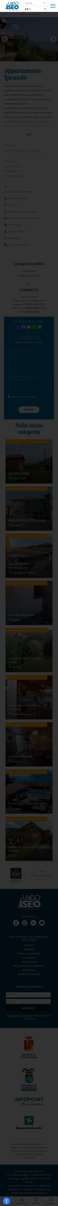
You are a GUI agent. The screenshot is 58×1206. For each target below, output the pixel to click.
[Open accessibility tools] (6, 1201)
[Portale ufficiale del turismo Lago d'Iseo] (12, 6)
